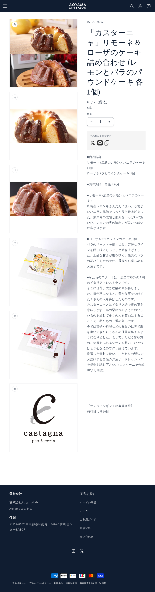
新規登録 (85, 528)
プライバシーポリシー (40, 583)
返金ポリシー (19, 583)
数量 (89, 114)
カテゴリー (87, 511)
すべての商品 (88, 502)
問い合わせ (87, 536)
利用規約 (58, 583)
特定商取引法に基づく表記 (93, 583)
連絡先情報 (71, 583)
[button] (5, 6)
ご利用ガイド (88, 519)
